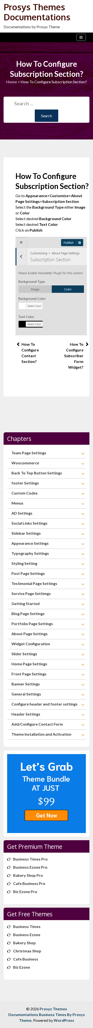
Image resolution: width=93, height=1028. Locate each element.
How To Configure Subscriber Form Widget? (73, 355)
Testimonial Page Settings (34, 583)
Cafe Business (25, 959)
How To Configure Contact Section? (30, 353)
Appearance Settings (30, 543)
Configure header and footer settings (44, 704)
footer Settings (25, 483)
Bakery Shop (24, 942)
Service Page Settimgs (31, 593)
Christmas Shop (27, 951)
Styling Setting (24, 563)
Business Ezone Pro (30, 867)
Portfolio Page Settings (32, 623)
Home (11, 81)
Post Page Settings (28, 573)
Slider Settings (24, 653)
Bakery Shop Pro (28, 875)
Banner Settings (25, 684)
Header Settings (25, 714)
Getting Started (25, 603)
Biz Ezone (21, 967)
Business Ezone (26, 934)
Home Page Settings (29, 663)
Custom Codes (24, 493)
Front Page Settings (28, 674)
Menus (17, 503)
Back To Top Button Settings (36, 473)
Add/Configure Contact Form (37, 724)
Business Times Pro (30, 859)
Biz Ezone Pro (25, 891)
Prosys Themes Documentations (37, 11)
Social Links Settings (29, 523)
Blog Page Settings (28, 613)
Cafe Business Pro (29, 883)
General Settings (26, 694)
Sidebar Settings (26, 533)
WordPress (64, 1020)
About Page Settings (29, 633)
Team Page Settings (28, 452)
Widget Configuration (30, 643)
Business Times (27, 926)
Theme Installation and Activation (41, 734)
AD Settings (21, 513)
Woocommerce (25, 463)
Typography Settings (30, 553)
